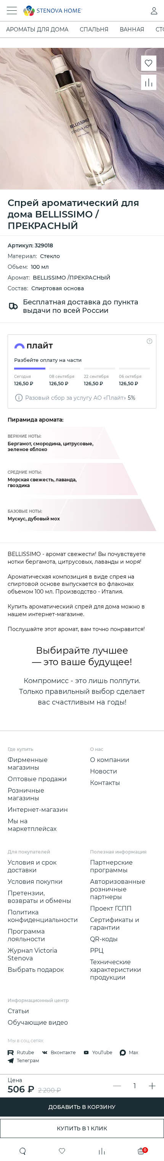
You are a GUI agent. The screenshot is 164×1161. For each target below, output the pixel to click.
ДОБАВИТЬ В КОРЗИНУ (82, 1107)
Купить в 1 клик (82, 1128)
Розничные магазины (26, 794)
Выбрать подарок (36, 969)
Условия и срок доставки (32, 866)
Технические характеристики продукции (115, 969)
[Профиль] (139, 11)
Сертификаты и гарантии (114, 923)
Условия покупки (35, 881)
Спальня (94, 29)
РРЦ (96, 950)
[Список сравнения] (102, 1151)
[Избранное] (62, 1151)
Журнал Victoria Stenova (32, 954)
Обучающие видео (38, 1022)
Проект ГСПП (111, 908)
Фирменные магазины (28, 763)
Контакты (105, 783)
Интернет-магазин (38, 809)
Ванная (132, 29)
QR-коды (104, 939)
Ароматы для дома (37, 29)
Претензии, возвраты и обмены (39, 897)
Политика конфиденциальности (43, 916)
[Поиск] (23, 1151)
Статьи (18, 1011)
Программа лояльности (26, 935)
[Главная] (71, 10)
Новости (103, 771)
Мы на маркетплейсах (32, 825)
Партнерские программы (111, 866)
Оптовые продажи (37, 779)
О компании (109, 760)
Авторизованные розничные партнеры (117, 889)
